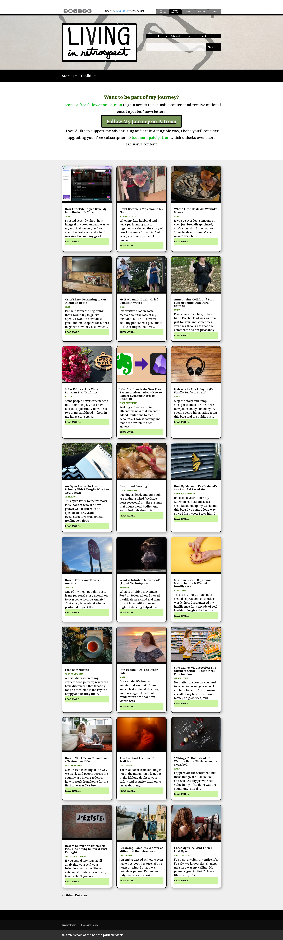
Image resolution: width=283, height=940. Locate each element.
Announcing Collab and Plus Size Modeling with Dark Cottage (194, 303)
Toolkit (86, 76)
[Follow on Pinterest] (84, 11)
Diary (177, 310)
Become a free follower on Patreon (92, 104)
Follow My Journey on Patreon (141, 121)
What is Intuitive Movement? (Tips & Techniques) (140, 581)
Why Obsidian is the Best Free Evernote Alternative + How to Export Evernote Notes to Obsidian (141, 394)
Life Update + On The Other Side (139, 671)
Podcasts (201, 11)
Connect (200, 36)
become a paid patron (151, 137)
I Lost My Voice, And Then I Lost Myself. (193, 849)
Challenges (126, 765)
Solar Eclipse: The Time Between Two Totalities (81, 391)
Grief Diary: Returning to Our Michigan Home (86, 301)
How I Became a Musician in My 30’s (141, 210)
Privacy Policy (69, 924)
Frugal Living (181, 678)
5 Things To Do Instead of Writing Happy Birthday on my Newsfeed (195, 761)
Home (162, 36)
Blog (186, 36)
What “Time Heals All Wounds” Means (196, 210)
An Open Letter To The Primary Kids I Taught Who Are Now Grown (87, 489)
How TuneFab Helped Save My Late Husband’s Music (85, 210)
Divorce (178, 493)
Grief (67, 216)
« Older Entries (74, 895)
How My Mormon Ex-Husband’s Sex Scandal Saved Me (195, 487)
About (175, 36)
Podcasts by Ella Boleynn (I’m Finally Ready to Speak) (194, 391)
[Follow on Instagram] (75, 11)
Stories (68, 76)
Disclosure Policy (89, 924)
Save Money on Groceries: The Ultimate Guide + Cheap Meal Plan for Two (195, 671)
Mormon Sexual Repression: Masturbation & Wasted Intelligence (193, 583)
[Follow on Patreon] (66, 11)
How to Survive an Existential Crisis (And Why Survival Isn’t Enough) (86, 849)
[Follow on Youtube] (70, 11)
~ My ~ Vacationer (162, 11)
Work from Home (128, 403)
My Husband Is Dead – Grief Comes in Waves (139, 301)
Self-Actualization (75, 856)
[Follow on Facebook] (80, 11)
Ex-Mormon (71, 497)
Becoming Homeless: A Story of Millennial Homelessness (141, 849)
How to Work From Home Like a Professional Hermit (86, 759)
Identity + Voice (128, 216)
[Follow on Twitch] (89, 11)
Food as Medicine (128, 490)
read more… (73, 241)
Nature (68, 397)
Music (215, 11)
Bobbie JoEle (122, 11)
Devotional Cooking (133, 486)
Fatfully (188, 11)
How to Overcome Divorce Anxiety (83, 581)
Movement (125, 587)
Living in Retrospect (175, 11)
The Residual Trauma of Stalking (136, 759)
